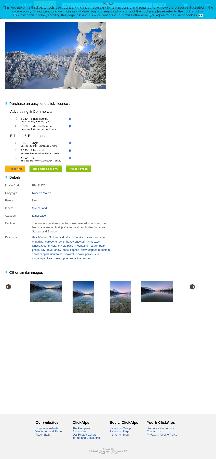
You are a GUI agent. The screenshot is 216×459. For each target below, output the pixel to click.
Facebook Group (120, 428)
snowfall (69, 254)
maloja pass (65, 245)
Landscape (39, 215)
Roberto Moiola (41, 193)
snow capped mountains (47, 254)
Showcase (79, 431)
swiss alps (38, 258)
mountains (81, 245)
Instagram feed (119, 434)
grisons (60, 241)
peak (102, 245)
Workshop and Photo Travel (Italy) (48, 433)
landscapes (39, 245)
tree (49, 258)
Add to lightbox (79, 168)
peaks (36, 249)
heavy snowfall (75, 241)
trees (57, 258)
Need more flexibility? (45, 168)
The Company (81, 428)
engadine (37, 241)
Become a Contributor (160, 428)
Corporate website (46, 428)
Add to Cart (15, 168)
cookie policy (193, 11)
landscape (93, 241)
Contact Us (154, 431)
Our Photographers (85, 434)
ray (43, 249)
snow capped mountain (95, 249)
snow (57, 249)
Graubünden (39, 237)
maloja (52, 245)
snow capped (71, 249)
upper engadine (71, 258)
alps (68, 237)
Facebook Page (119, 431)
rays (50, 249)
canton (89, 237)
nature (94, 245)
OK (200, 15)
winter (86, 258)
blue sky (77, 237)
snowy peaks (84, 254)
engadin (100, 237)
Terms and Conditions (86, 437)
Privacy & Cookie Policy (162, 434)
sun (96, 254)
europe (49, 241)
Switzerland (39, 208)
